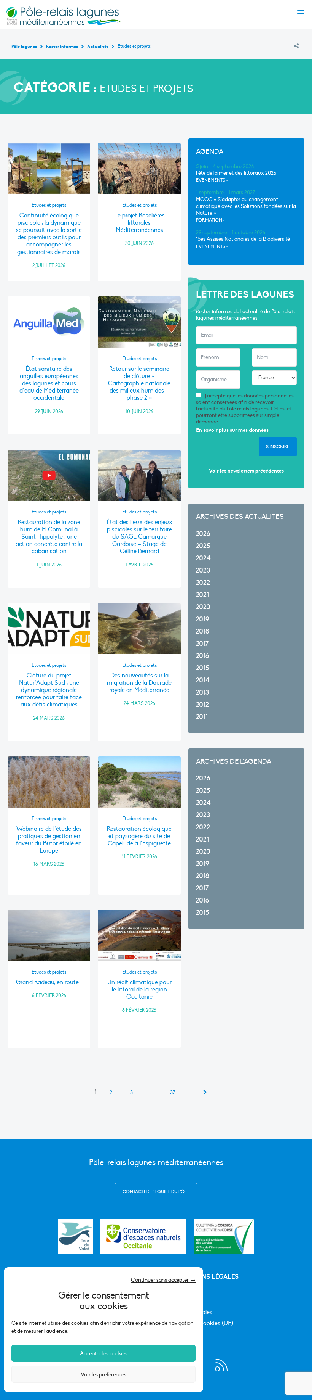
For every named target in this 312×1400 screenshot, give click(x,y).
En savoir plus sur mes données (232, 430)
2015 (202, 668)
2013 (202, 693)
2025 (203, 546)
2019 (202, 619)
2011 (202, 717)
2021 (202, 595)
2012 (202, 705)
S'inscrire (278, 446)
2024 (203, 558)
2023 (203, 570)
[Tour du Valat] (75, 1236)
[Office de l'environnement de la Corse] (224, 1236)
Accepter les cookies (103, 1353)
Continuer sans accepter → (163, 1279)
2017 (202, 644)
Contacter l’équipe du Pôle (156, 1191)
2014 (203, 680)
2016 (202, 656)
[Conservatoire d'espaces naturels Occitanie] (143, 1236)
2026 (203, 534)
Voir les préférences (103, 1374)
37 (172, 1092)
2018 (202, 632)
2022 (203, 583)
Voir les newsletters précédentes (246, 471)
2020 (203, 607)
